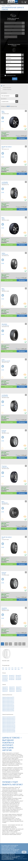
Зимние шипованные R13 (8, 698)
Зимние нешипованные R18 (8, 725)
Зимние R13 (12, 687)
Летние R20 (18, 678)
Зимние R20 (18, 689)
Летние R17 (18, 676)
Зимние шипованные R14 (8, 699)
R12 (3, 667)
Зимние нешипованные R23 (8, 731)
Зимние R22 (12, 691)
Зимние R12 (5, 687)
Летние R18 (5, 678)
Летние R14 (18, 675)
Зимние (4, 684)
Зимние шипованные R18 (8, 705)
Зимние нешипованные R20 (8, 727)
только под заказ (7, 87)
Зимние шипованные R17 (8, 704)
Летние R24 (5, 680)
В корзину (22, 138)
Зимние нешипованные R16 (8, 722)
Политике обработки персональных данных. (9, 858)
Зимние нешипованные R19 (8, 726)
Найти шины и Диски (10, 36)
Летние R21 (5, 679)
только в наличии (7, 89)
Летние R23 (18, 679)
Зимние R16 (12, 688)
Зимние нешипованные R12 (8, 716)
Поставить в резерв (9, 138)
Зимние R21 (5, 691)
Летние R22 (11, 679)
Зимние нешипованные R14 (8, 719)
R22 (12, 669)
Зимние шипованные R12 (8, 697)
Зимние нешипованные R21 (8, 729)
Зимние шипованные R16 (8, 702)
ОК (24, 852)
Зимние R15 (5, 688)
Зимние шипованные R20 (8, 708)
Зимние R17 (18, 688)
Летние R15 (5, 676)
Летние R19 (11, 678)
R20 (6, 669)
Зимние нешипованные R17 (8, 723)
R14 (9, 667)
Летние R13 (11, 675)
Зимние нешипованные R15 (8, 721)
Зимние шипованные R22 (8, 710)
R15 (12, 667)
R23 (15, 669)
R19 (3, 669)
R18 (22, 667)
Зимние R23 (18, 691)
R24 (19, 669)
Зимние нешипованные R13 (8, 718)
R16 (15, 667)
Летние (4, 672)
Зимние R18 (5, 689)
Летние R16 (11, 676)
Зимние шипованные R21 (8, 709)
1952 (16, 644)
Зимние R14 (18, 687)
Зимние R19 (12, 689)
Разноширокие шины (11, 75)
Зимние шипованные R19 (8, 706)
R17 (19, 667)
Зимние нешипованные (7, 714)
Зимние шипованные (7, 694)
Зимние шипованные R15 (8, 701)
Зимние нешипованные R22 (8, 730)
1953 (20, 644)
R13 (6, 667)
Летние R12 (5, 675)
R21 (9, 669)
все (4, 85)
